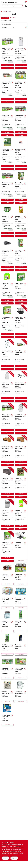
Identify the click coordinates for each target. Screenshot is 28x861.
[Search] (23, 6)
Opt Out (14, 858)
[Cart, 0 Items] (25, 2)
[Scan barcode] (26, 6)
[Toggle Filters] (26, 27)
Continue (5, 858)
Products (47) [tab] (5, 17)
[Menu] (2, 2)
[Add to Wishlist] (12, 49)
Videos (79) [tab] (12, 17)
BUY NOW (7, 68)
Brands (5, 11)
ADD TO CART (7, 65)
